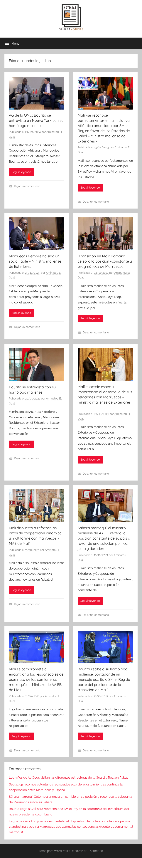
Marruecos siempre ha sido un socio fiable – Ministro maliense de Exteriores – (35, 261)
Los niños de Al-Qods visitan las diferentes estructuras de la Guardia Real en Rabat (68, 777)
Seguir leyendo (21, 172)
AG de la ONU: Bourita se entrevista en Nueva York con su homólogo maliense (36, 120)
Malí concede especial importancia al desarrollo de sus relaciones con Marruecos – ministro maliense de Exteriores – (105, 397)
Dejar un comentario (27, 186)
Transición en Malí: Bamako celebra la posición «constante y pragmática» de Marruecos (105, 261)
